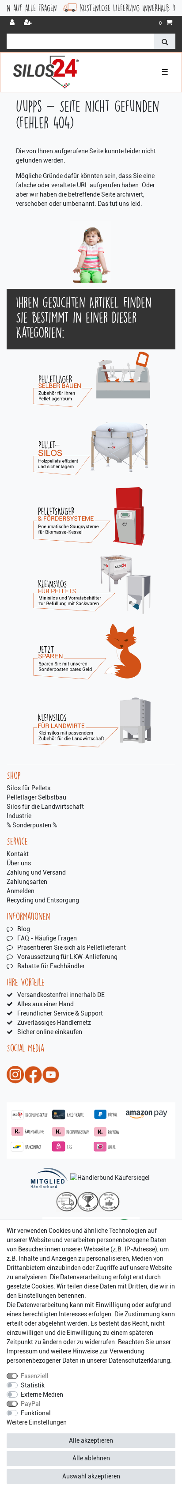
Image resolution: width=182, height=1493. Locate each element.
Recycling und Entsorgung (43, 900)
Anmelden (20, 890)
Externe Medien (42, 1394)
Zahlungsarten (27, 881)
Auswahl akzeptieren (91, 1476)
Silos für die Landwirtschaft (45, 806)
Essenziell (35, 1375)
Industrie (19, 815)
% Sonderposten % (32, 825)
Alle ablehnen (91, 1458)
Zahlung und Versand (36, 872)
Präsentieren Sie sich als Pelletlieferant (71, 947)
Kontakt (18, 853)
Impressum (22, 1351)
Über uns (19, 863)
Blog (23, 928)
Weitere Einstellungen (37, 1422)
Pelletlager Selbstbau (36, 797)
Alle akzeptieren (91, 1440)
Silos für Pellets (28, 788)
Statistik (33, 1385)
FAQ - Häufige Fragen (47, 938)
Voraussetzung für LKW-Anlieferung (67, 956)
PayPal (31, 1403)
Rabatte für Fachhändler (51, 966)
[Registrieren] (29, 23)
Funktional (36, 1413)
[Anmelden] (13, 23)
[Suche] (164, 41)
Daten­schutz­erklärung (139, 1360)
